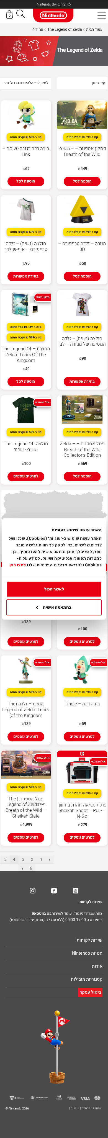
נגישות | (74, 1108)
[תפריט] (101, 15)
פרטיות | (85, 1108)
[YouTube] (75, 890)
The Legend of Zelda (64, 29)
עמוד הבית (94, 29)
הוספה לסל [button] (82, 181)
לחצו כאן (17, 564)
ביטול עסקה (90, 992)
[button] (20, 14)
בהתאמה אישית (57, 607)
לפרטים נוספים (25, 476)
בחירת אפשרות (25, 276)
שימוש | (96, 1108)
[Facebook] (54, 890)
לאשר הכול (54, 589)
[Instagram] (32, 890)
